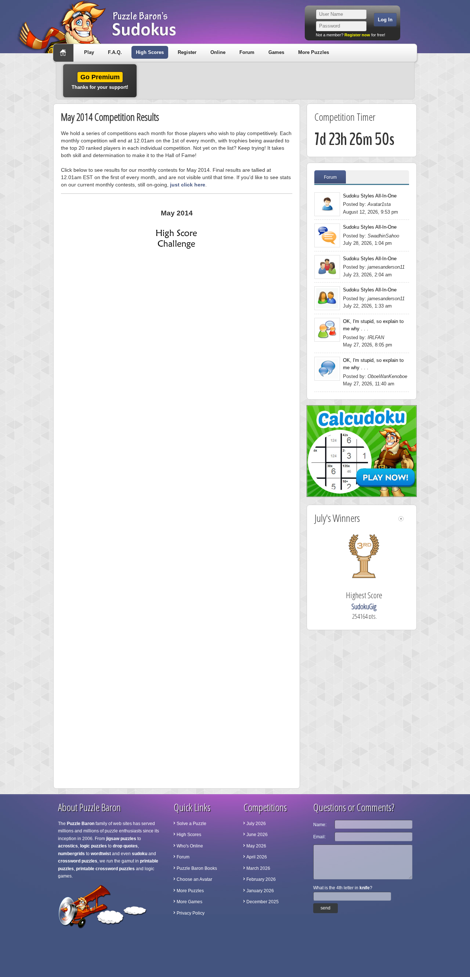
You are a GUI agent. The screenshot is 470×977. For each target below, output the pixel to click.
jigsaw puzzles (121, 838)
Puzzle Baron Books (197, 868)
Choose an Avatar (194, 879)
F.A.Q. (115, 52)
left (401, 519)
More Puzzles (313, 52)
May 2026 (256, 846)
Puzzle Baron (80, 823)
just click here (187, 185)
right (406, 519)
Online (217, 52)
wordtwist (101, 853)
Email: (319, 836)
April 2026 (256, 857)
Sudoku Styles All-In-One (370, 196)
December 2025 (262, 901)
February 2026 (261, 879)
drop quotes (125, 846)
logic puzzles (93, 846)
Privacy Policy (191, 913)
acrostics (68, 846)
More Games (189, 901)
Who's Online (190, 846)
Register (187, 52)
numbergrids (71, 853)
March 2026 (258, 868)
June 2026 (257, 834)
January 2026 (260, 890)
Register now (357, 35)
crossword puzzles (77, 861)
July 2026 (256, 823)
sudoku (139, 853)
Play (89, 52)
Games (276, 52)
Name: (319, 824)
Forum (246, 52)
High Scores (150, 52)
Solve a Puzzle (191, 823)
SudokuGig (371, 606)
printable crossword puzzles (105, 868)
